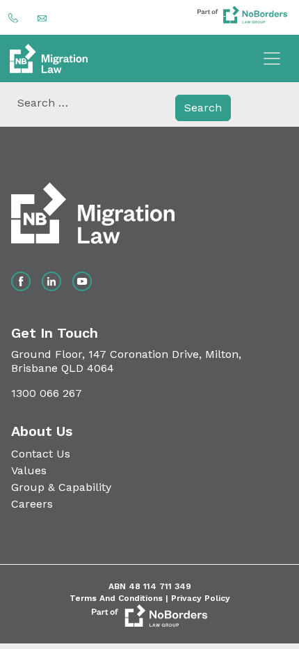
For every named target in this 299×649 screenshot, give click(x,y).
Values (29, 470)
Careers (32, 503)
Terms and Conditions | (120, 598)
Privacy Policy (200, 598)
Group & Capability (61, 487)
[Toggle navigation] (272, 58)
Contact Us (40, 453)
